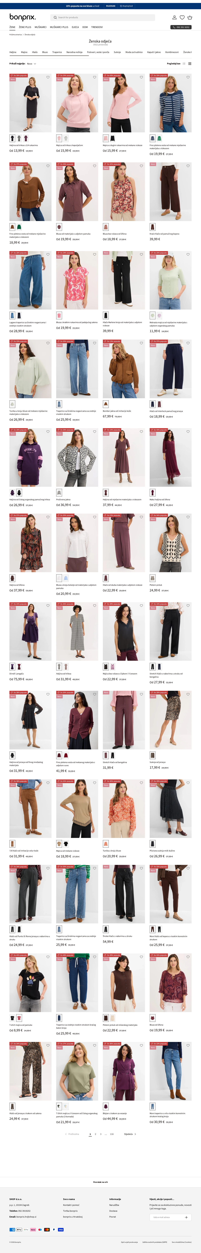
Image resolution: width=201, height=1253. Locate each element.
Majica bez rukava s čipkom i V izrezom (120, 673)
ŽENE (12, 27)
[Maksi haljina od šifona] (171, 457)
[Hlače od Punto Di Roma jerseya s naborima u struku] (30, 894)
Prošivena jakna (63, 499)
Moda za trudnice (134, 52)
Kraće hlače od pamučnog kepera (164, 233)
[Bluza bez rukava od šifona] (124, 191)
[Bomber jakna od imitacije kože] (124, 369)
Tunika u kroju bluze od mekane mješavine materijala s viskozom (28, 413)
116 (112, 1134)
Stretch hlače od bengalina (115, 762)
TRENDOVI (97, 27)
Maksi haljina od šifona (160, 499)
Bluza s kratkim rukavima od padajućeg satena (76, 322)
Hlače (35, 52)
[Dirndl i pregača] (30, 631)
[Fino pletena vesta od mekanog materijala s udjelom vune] (77, 720)
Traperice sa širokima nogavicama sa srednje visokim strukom (76, 413)
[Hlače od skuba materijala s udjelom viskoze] (124, 543)
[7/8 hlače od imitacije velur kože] (30, 808)
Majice (24, 52)
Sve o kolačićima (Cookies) (182, 1242)
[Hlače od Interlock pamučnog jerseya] (171, 369)
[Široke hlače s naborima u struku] (124, 894)
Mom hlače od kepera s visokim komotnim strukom (168, 938)
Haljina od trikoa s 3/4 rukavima (23, 145)
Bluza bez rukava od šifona (114, 233)
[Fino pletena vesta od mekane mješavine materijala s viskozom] (171, 103)
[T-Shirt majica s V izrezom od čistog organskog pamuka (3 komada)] (77, 1071)
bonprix (18, 1242)
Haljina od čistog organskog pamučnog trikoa (29, 499)
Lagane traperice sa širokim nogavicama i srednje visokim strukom (27, 324)
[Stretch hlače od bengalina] (124, 720)
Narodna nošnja (74, 52)
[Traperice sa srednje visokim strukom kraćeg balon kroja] (77, 982)
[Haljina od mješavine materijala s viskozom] (124, 457)
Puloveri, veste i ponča (98, 52)
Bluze (45, 52)
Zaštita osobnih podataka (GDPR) (154, 1242)
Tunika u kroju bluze (112, 850)
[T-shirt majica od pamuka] (30, 982)
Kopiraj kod (128, 6)
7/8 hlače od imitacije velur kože (23, 850)
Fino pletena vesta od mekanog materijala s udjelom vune (75, 764)
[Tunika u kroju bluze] (124, 808)
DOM (85, 27)
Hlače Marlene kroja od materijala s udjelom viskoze (122, 324)
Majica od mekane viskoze (67, 850)
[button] (190, 17)
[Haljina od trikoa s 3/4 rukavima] (30, 103)
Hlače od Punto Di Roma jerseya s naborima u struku (29, 938)
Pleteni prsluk (156, 585)
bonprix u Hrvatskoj (73, 1216)
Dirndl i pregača (16, 673)
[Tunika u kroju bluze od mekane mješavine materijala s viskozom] (30, 369)
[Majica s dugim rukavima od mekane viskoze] (124, 103)
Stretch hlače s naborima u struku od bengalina (166, 675)
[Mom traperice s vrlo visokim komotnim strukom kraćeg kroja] (171, 1071)
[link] (72, 1134)
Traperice (57, 52)
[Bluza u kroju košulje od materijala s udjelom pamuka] (77, 543)
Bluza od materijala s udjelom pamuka (73, 233)
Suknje (117, 52)
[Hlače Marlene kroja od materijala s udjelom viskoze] (124, 280)
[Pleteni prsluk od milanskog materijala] (124, 982)
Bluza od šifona (156, 1024)
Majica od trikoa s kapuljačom (69, 145)
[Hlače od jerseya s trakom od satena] (30, 1071)
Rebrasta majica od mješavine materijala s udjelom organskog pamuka (168, 324)
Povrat (112, 1216)
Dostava (113, 1211)
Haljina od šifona (16, 585)
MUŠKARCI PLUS (59, 27)
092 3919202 (19, 1211)
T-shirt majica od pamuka (20, 1025)
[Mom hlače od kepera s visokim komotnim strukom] (171, 894)
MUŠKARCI (40, 27)
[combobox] (102, 17)
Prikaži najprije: (17, 63)
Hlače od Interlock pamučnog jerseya (166, 411)
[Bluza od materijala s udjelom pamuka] (77, 191)
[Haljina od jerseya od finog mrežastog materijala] (30, 720)
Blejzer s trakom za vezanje (115, 1113)
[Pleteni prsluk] (171, 543)
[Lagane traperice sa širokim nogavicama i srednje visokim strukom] (30, 280)
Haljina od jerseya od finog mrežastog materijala (26, 764)
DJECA (75, 27)
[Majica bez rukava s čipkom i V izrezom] (124, 631)
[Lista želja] (182, 17)
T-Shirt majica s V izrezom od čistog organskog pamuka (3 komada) (76, 1115)
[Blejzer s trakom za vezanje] (124, 1071)
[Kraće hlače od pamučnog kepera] (171, 191)
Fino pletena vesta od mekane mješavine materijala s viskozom (168, 147)
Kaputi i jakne (154, 52)
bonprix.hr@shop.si (22, 1216)
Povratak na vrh (100, 1182)
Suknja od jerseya (157, 762)
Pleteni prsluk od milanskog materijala (120, 1025)
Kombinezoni (172, 52)
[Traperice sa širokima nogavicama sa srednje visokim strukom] (77, 369)
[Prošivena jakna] (77, 457)
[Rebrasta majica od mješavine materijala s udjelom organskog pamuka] (171, 280)
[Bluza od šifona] (171, 982)
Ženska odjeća (30, 34)
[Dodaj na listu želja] (48, 77)
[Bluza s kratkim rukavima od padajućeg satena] (77, 280)
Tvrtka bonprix (70, 1211)
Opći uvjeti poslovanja (129, 1242)
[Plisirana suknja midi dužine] (171, 808)
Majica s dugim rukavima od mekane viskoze (122, 145)
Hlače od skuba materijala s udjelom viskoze (122, 585)
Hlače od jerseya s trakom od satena (25, 1113)
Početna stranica (15, 34)
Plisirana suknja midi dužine (162, 850)
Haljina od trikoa (63, 673)
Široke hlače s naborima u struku (117, 936)
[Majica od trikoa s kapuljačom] (77, 103)
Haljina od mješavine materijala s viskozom (122, 499)
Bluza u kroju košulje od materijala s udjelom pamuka (76, 586)
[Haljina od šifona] (30, 543)
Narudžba (114, 1205)
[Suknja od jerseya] (171, 720)
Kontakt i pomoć (71, 1205)
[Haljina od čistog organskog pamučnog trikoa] (30, 457)
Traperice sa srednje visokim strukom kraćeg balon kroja (76, 1026)
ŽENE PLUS (25, 27)
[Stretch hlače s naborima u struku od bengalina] (171, 631)
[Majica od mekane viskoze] (77, 808)
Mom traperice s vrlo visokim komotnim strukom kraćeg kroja (167, 1115)
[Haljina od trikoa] (77, 631)
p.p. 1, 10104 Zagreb (19, 1205)
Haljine (12, 52)
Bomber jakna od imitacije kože (117, 411)
